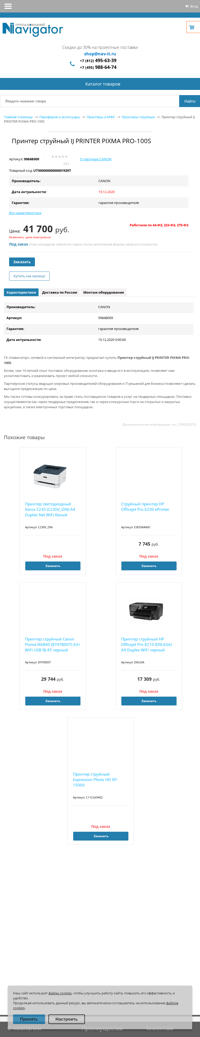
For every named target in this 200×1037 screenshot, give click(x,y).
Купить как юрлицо (29, 276)
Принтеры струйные (138, 117)
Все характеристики (25, 212)
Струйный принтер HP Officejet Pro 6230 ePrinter (145, 506)
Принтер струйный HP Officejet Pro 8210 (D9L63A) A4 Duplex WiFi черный (146, 644)
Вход (194, 6)
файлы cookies (60, 993)
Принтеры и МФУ (101, 117)
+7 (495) (98, 67)
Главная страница (18, 117)
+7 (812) (98, 60)
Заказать (22, 261)
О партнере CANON (95, 159)
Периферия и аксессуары (59, 117)
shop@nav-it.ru (100, 54)
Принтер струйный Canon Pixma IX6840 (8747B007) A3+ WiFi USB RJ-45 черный (52, 644)
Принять (29, 1019)
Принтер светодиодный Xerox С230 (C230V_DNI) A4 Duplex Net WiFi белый (50, 509)
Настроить (66, 1019)
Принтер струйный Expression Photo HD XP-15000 (95, 779)
